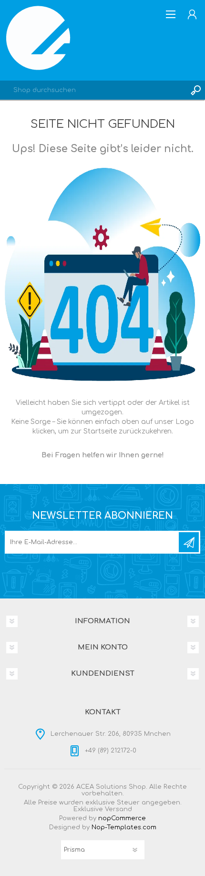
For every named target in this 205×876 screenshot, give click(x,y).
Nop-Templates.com (124, 827)
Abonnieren (189, 542)
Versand (118, 809)
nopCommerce (122, 818)
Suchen (195, 90)
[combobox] (93, 90)
